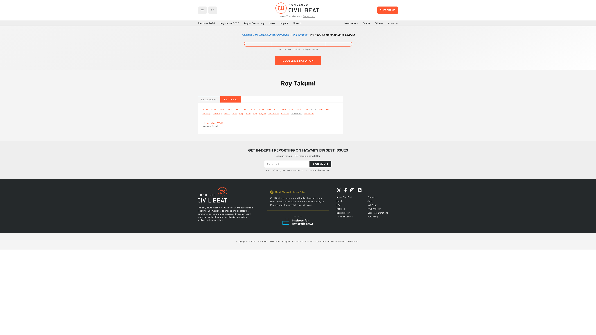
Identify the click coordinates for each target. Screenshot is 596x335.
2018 (268, 109)
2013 (305, 109)
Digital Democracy (254, 23)
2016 (283, 109)
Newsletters (351, 23)
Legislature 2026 (229, 23)
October (285, 113)
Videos (379, 23)
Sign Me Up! (320, 164)
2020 (253, 109)
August (262, 113)
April (235, 113)
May (241, 113)
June (248, 113)
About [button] (391, 23)
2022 (238, 109)
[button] (202, 10)
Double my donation (298, 61)
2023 (230, 109)
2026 (205, 109)
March (227, 113)
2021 (245, 109)
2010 (327, 109)
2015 (290, 109)
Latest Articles (209, 99)
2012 (313, 109)
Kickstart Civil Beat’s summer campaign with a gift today (275, 35)
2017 (275, 109)
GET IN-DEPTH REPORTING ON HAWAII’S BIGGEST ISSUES (298, 150)
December (309, 113)
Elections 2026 (206, 23)
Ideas (272, 23)
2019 (261, 109)
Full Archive (230, 99)
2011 (320, 109)
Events (366, 23)
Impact (284, 23)
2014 (298, 109)
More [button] (296, 23)
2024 (221, 109)
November (296, 113)
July (255, 113)
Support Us (387, 10)
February (217, 113)
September (273, 113)
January (206, 113)
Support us (309, 16)
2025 (213, 109)
